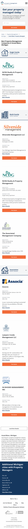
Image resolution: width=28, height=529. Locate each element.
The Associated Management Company (11, 234)
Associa (5, 287)
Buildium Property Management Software (14, 507)
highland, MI (5, 485)
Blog (16, 503)
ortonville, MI (6, 480)
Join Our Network (7, 503)
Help (22, 503)
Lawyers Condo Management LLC (9, 336)
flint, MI (4, 475)
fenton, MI (5, 478)
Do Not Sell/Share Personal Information (14, 521)
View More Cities (7, 492)
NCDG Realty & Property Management (12, 73)
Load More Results (14, 428)
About (15, 505)
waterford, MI (6, 487)
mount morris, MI (7, 483)
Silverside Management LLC (13, 135)
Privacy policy (14, 517)
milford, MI (5, 490)
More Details (6, 97)
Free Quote (14, 101)
